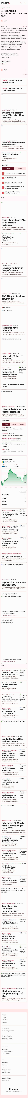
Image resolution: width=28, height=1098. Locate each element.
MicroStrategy (10, 792)
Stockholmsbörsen (11, 694)
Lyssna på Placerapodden (8, 615)
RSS (3, 1067)
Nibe (10, 325)
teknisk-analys (12, 919)
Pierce (8, 877)
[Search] (21, 2)
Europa (9, 141)
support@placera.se (7, 1038)
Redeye (4, 1017)
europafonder (14, 263)
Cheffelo (9, 670)
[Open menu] (25, 2)
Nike (8, 217)
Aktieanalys (4, 293)
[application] (14, 478)
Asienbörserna (10, 960)
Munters (9, 526)
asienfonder (14, 750)
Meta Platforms (10, 233)
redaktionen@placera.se (8, 1030)
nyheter (4, 110)
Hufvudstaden (10, 903)
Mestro (8, 8)
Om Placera (5, 1062)
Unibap (8, 110)
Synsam (9, 837)
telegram (3, 8)
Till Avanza (5, 1065)
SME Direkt (5, 1020)
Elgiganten (9, 538)
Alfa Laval (9, 510)
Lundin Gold (10, 736)
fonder (7, 263)
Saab (8, 153)
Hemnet (9, 708)
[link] (14, 81)
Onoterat (9, 820)
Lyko (8, 682)
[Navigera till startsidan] (5, 3)
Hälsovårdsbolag (11, 406)
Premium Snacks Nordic (12, 863)
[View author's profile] (25, 21)
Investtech (4, 1022)
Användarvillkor (6, 1072)
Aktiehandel (10, 765)
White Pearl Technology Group (14, 553)
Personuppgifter (6, 1070)
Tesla (8, 779)
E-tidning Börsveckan (7, 661)
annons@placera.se (7, 1051)
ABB (10, 293)
